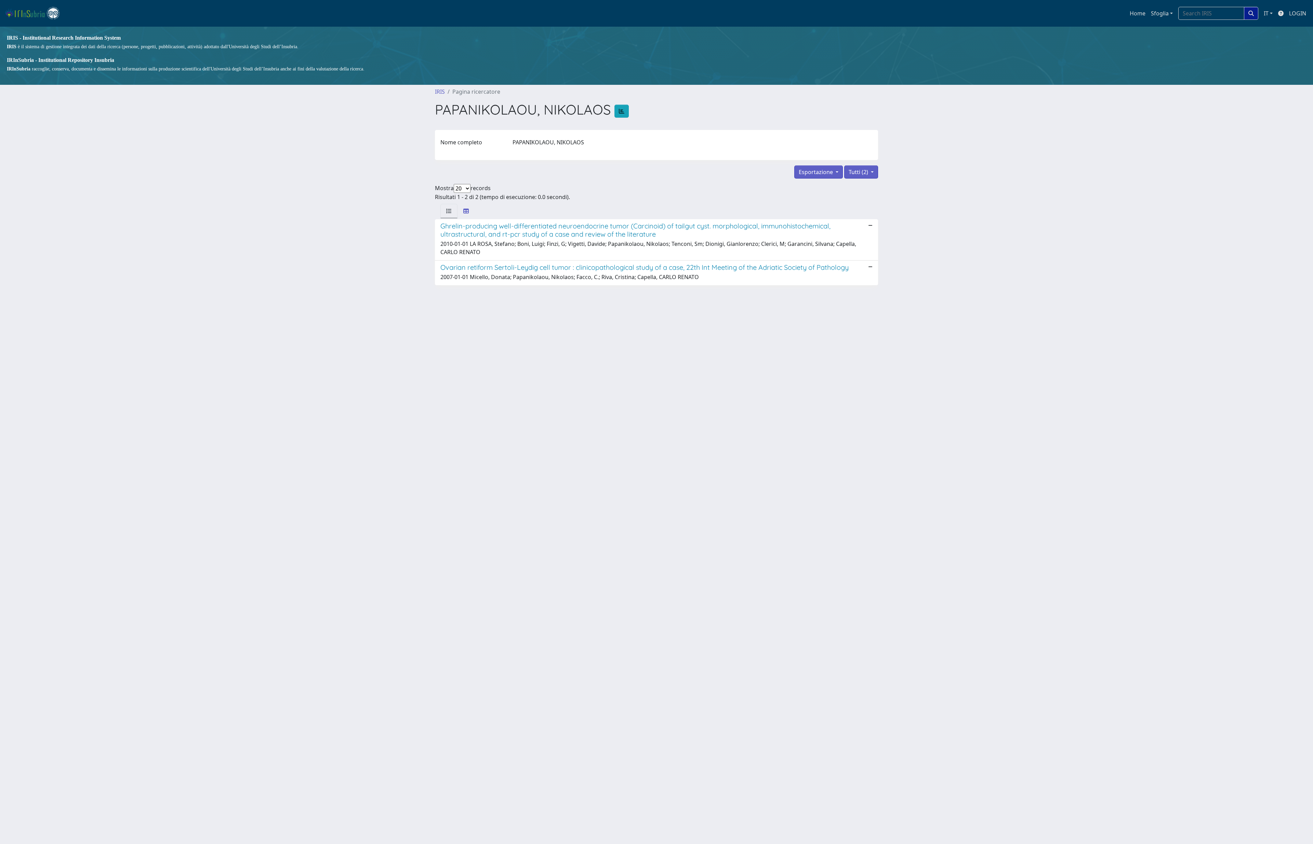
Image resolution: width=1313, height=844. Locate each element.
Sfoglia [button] (1160, 13)
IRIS (440, 91)
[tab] (448, 211)
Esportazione (816, 172)
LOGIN (1297, 13)
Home (1137, 13)
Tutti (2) (859, 172)
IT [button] (1266, 13)
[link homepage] (35, 13)
